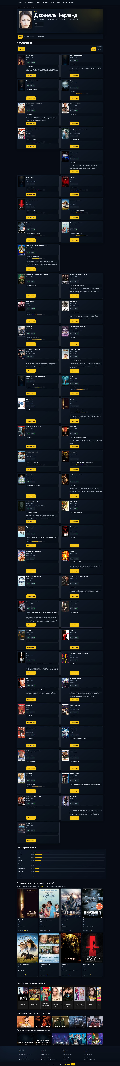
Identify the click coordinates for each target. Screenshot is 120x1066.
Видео (59, 2)
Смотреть (52, 2)
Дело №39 (72, 399)
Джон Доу (28, 678)
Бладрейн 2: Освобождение (33, 426)
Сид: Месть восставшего (76, 475)
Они (27, 653)
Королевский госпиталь (32, 602)
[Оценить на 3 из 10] (78, 93)
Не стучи (72, 81)
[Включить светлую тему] (25, 2)
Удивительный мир (75, 349)
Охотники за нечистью (76, 678)
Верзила (28, 223)
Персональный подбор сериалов (49, 1059)
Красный (72, 177)
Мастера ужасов (74, 527)
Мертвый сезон (74, 501)
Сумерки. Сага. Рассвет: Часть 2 (78, 274)
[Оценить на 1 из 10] (76, 93)
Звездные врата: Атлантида (33, 576)
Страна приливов (30, 527)
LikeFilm (20, 2)
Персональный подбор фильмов (27, 1059)
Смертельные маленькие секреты (79, 653)
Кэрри (71, 630)
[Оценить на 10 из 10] (85, 93)
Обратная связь (89, 1054)
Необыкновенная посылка (33, 751)
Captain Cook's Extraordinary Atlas (35, 376)
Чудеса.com (29, 823)
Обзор (20, 36)
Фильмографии (66, 1057)
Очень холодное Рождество (33, 551)
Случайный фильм (23, 1057)
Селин (71, 376)
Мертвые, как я (30, 630)
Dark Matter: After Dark (32, 81)
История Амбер (30, 475)
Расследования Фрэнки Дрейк (34, 103)
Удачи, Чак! (29, 399)
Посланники (73, 426)
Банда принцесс (74, 602)
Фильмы (30, 2)
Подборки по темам (67, 1054)
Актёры (65, 2)
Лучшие (99, 49)
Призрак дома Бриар (32, 200)
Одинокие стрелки (31, 728)
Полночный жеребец (75, 200)
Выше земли (73, 751)
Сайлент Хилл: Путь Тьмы (33, 501)
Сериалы (37, 2)
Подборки (45, 2)
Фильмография (29, 36)
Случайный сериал (45, 1057)
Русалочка (29, 773)
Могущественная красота (76, 223)
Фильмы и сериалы (67, 1059)
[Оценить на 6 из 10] (81, 93)
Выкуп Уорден (30, 177)
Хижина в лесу (73, 301)
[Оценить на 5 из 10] (80, 93)
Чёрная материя (74, 152)
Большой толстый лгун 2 (32, 129)
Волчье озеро (73, 728)
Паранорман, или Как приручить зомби (37, 274)
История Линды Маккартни (33, 796)
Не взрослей (29, 326)
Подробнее (67, 1064)
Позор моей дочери (75, 103)
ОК (73, 1064)
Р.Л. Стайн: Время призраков (77, 326)
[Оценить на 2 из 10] (77, 93)
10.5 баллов (73, 551)
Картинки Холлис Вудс (32, 452)
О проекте (87, 1057)
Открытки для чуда (75, 705)
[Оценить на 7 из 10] (82, 93)
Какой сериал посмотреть (47, 1054)
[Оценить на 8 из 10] (83, 93)
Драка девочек (30, 301)
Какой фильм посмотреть (25, 1054)
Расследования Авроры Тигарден (79, 129)
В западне (29, 705)
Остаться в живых (74, 773)
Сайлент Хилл (73, 452)
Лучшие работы (41, 36)
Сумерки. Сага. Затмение (33, 349)
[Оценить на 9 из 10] (84, 93)
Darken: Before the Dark (76, 55)
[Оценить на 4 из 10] (79, 93)
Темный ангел (73, 796)
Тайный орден (30, 55)
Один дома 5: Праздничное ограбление (37, 245)
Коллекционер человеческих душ (79, 576)
